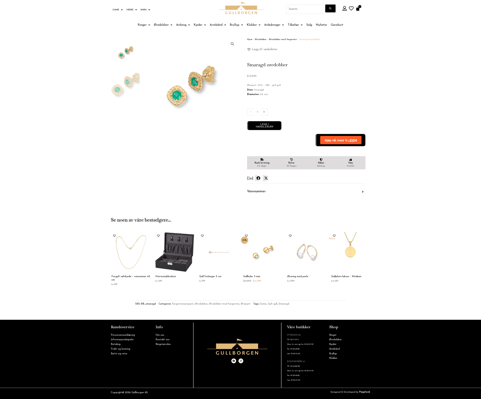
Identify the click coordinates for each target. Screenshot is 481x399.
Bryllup (234, 24)
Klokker (252, 24)
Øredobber (161, 24)
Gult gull (272, 304)
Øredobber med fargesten (283, 39)
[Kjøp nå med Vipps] (340, 140)
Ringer (142, 24)
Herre (129, 10)
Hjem (249, 39)
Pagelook (364, 392)
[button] (232, 44)
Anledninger (272, 24)
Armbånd (216, 24)
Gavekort (337, 24)
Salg (309, 24)
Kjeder (198, 24)
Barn (144, 10)
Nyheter (321, 24)
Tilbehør (293, 24)
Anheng (181, 24)
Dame (116, 10)
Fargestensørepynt (183, 304)
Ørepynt (245, 304)
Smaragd (284, 304)
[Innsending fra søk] (330, 8)
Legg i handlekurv (264, 125)
